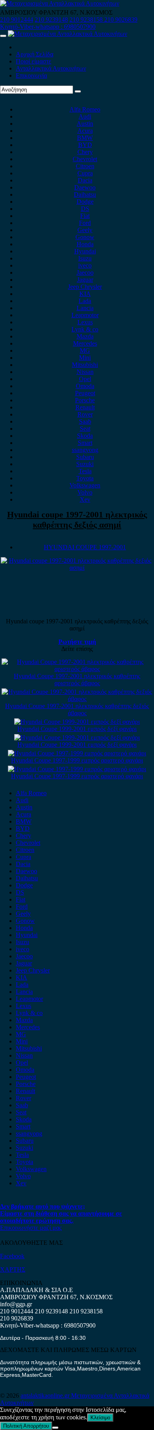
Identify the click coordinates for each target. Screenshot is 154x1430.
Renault (85, 407)
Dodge (85, 201)
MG (85, 350)
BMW (85, 137)
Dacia (85, 180)
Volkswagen (84, 485)
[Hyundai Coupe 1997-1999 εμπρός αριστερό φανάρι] (77, 753)
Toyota (85, 478)
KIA (85, 293)
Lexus (85, 322)
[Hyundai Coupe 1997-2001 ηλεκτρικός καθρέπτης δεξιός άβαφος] (77, 698)
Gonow (84, 237)
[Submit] (78, 91)
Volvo (84, 492)
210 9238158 (86, 19)
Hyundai (85, 251)
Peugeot (85, 393)
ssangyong (85, 449)
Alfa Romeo (84, 109)
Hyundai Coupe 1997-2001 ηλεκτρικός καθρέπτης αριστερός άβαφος (77, 679)
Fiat (85, 215)
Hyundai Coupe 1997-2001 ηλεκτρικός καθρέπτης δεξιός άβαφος (77, 709)
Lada (85, 301)
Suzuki (85, 464)
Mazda (85, 336)
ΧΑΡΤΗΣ (12, 1269)
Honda (85, 244)
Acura (85, 130)
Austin (85, 123)
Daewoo (85, 187)
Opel (85, 379)
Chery (85, 152)
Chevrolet (85, 159)
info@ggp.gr (16, 1304)
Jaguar (85, 279)
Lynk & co (84, 329)
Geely (84, 230)
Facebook (12, 1256)
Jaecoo (85, 272)
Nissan (85, 371)
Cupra (85, 173)
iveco (85, 265)
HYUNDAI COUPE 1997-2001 (85, 547)
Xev (85, 499)
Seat (85, 428)
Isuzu (85, 258)
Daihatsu (85, 194)
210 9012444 (16, 19)
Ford (85, 222)
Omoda (85, 386)
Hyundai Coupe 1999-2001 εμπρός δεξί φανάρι (77, 728)
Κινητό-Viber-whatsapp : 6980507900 (48, 26)
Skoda (85, 435)
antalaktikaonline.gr (46, 1395)
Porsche (85, 400)
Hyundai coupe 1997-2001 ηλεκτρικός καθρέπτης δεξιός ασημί (77, 520)
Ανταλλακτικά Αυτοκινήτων (51, 68)
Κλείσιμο (100, 1418)
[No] (55, 1427)
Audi (85, 116)
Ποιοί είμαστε (33, 61)
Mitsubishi (85, 364)
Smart (85, 442)
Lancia (85, 308)
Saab (85, 421)
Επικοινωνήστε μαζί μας (31, 1227)
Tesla (85, 471)
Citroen (85, 166)
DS (85, 208)
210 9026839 (120, 19)
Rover (85, 414)
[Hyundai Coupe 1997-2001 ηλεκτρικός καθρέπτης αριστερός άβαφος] (77, 669)
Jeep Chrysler (85, 286)
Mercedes (85, 343)
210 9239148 (51, 19)
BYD (85, 144)
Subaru (85, 457)
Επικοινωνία (31, 75)
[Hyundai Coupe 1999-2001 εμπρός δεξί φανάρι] (77, 721)
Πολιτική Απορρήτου (26, 1426)
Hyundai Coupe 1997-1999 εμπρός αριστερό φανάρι (77, 760)
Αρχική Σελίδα (34, 54)
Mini (85, 357)
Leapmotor (85, 315)
